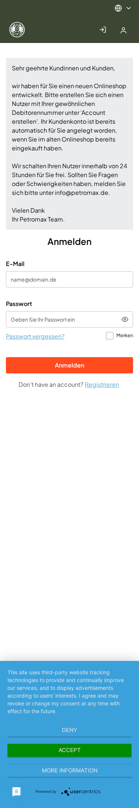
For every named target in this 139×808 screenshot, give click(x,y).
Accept (70, 750)
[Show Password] (125, 319)
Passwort (19, 303)
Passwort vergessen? (35, 336)
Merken (124, 335)
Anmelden (69, 365)
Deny (69, 730)
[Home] (27, 29)
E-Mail (15, 263)
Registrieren (102, 384)
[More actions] (123, 8)
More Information (69, 770)
